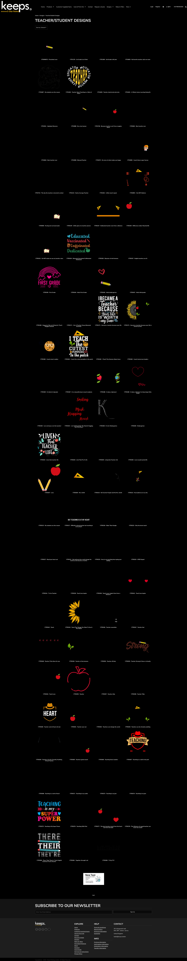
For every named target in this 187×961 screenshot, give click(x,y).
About (76, 945)
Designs (42, 15)
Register (158, 6)
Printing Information (100, 942)
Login (151, 6)
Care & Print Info (79, 933)
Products (77, 929)
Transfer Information (100, 948)
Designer (77, 947)
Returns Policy (98, 929)
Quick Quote (77, 949)
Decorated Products (80, 943)
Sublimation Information (101, 944)
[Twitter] (39, 929)
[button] (50, 7)
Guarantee (97, 933)
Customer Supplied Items (82, 931)
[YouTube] (46, 929)
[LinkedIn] (49, 929)
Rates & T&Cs (78, 941)
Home (36, 15)
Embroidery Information (101, 946)
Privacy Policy (78, 953)
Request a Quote (79, 937)
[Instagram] (42, 929)
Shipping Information (100, 931)
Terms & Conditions (100, 927)
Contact (76, 935)
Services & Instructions (81, 951)
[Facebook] (36, 929)
